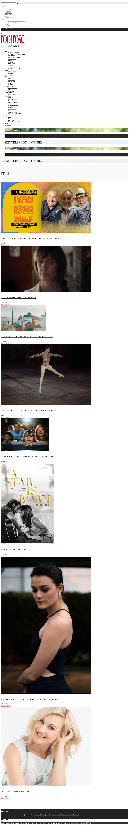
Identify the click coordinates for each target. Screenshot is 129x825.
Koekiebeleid (75, 815)
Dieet (10, 89)
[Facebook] (4, 812)
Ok (88, 823)
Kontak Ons (9, 26)
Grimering (12, 81)
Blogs (10, 118)
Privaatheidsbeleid (39, 815)
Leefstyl (8, 14)
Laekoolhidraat (14, 57)
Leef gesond (12, 88)
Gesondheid (9, 11)
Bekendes (8, 13)
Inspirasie (12, 108)
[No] (90, 823)
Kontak (8, 125)
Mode (6, 8)
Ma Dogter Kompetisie (16, 21)
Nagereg (11, 62)
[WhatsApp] (3, 812)
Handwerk (12, 99)
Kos (6, 6)
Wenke (10, 73)
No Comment (5, 245)
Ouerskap (11, 107)
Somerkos (12, 55)
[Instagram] (5, 812)
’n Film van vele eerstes (13, 549)
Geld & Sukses (13, 112)
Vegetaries (12, 59)
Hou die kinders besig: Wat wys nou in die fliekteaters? (28, 456)
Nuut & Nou (12, 67)
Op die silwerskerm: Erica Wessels (18, 791)
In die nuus (12, 110)
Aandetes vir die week (16, 54)
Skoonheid (9, 9)
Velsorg (11, 80)
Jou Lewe (8, 16)
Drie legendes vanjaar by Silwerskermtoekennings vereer (30, 238)
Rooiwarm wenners (12, 121)
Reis (9, 117)
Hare (10, 78)
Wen (6, 19)
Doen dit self (13, 102)
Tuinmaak (11, 100)
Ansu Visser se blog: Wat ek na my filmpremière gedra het (29, 699)
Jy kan (10, 65)
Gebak (10, 60)
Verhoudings (13, 105)
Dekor (10, 97)
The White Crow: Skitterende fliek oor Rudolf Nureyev (29, 411)
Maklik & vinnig (14, 52)
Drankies (11, 63)
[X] (2, 812)
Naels (10, 83)
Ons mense (12, 94)
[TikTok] (1, 812)
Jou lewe (8, 104)
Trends (11, 75)
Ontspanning (9, 17)
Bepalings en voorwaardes (54, 815)
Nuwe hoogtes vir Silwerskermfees (18, 298)
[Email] (7, 812)
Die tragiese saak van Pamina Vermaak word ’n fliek (27, 337)
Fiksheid (11, 91)
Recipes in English (15, 68)
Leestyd (8, 24)
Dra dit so (12, 71)
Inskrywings (13, 22)
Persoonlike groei (15, 113)
